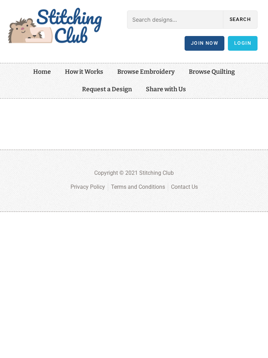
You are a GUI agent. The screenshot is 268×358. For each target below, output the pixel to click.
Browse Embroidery (146, 72)
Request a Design (107, 89)
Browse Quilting (212, 72)
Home (42, 72)
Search (240, 19)
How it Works (84, 72)
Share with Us (166, 89)
